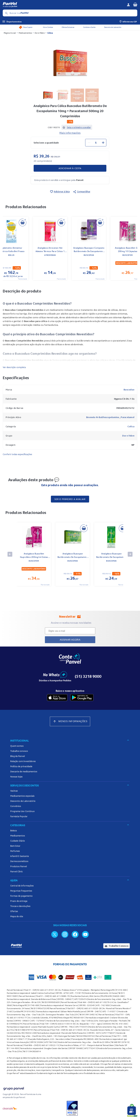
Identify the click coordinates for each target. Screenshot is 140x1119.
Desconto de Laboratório (112, 27)
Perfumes (15, 850)
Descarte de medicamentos (23, 771)
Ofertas (14, 911)
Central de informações (22, 885)
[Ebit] (72, 1108)
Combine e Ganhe (89, 27)
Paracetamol (127, 417)
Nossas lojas (16, 776)
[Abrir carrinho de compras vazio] (135, 4)
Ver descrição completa (14, 367)
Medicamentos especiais (22, 795)
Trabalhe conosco (19, 750)
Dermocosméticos (19, 861)
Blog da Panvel (17, 756)
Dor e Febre (40, 33)
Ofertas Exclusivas (68, 27)
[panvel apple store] (57, 697)
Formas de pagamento (21, 895)
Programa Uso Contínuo (22, 811)
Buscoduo (129, 389)
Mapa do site (16, 916)
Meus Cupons (27, 27)
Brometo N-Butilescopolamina (103, 417)
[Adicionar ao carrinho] (22, 222)
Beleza (13, 830)
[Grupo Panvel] (13, 1088)
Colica (131, 426)
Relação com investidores (23, 761)
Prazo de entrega (18, 900)
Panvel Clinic (16, 871)
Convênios (15, 806)
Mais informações (70, 132)
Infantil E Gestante (19, 856)
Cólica (50, 33)
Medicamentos (25, 33)
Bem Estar (15, 845)
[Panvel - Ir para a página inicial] (63, 5)
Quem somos (17, 745)
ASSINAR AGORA (70, 639)
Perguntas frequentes (21, 890)
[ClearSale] (10, 1108)
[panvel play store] (81, 697)
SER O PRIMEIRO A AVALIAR (70, 499)
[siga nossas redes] (54, 934)
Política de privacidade (21, 766)
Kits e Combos (48, 27)
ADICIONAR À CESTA (70, 168)
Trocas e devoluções (20, 906)
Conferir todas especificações (17, 454)
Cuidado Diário (17, 840)
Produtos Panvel (18, 866)
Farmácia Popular (18, 816)
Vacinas (14, 790)
